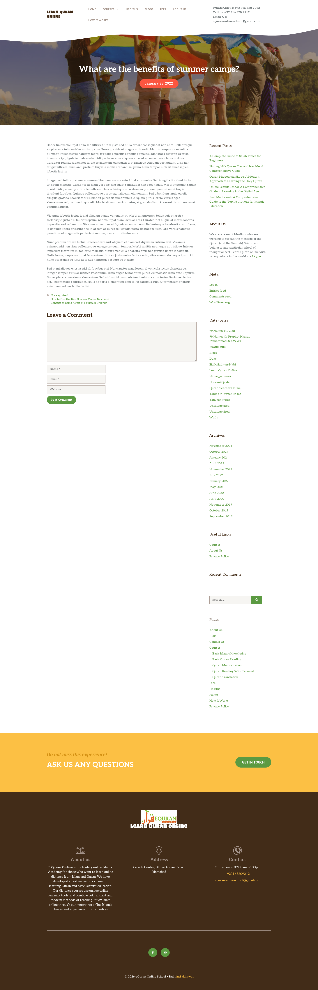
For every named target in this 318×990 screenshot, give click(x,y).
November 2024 (220, 446)
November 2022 (220, 469)
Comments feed (220, 296)
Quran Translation (225, 677)
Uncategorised (59, 295)
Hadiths (132, 9)
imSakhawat (185, 976)
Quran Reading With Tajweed (233, 671)
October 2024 (218, 452)
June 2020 (216, 493)
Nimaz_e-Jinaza (220, 376)
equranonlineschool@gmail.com (237, 880)
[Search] (256, 600)
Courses (108, 9)
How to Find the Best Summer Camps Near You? (80, 299)
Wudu (213, 417)
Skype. (257, 256)
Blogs (148, 9)
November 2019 (220, 504)
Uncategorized (219, 411)
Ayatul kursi (217, 347)
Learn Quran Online (223, 370)
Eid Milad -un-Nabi (222, 364)
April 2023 (216, 463)
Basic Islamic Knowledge (229, 653)
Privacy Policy (219, 556)
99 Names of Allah (222, 331)
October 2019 (218, 510)
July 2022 (216, 475)
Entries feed (217, 290)
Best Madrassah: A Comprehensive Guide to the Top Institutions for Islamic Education (236, 202)
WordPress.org (219, 302)
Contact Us (217, 642)
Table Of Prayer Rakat (225, 394)
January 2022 (218, 481)
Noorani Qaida (219, 382)
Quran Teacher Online (225, 388)
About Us (179, 9)
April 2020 (216, 499)
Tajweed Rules (219, 400)
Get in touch (253, 762)
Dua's (213, 359)
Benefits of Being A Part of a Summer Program (79, 303)
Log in (213, 285)
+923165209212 (237, 874)
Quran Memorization (227, 665)
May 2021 (216, 487)
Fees (163, 9)
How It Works (98, 20)
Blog (212, 636)
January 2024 (218, 457)
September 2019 (221, 516)
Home (92, 9)
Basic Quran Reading (226, 659)
